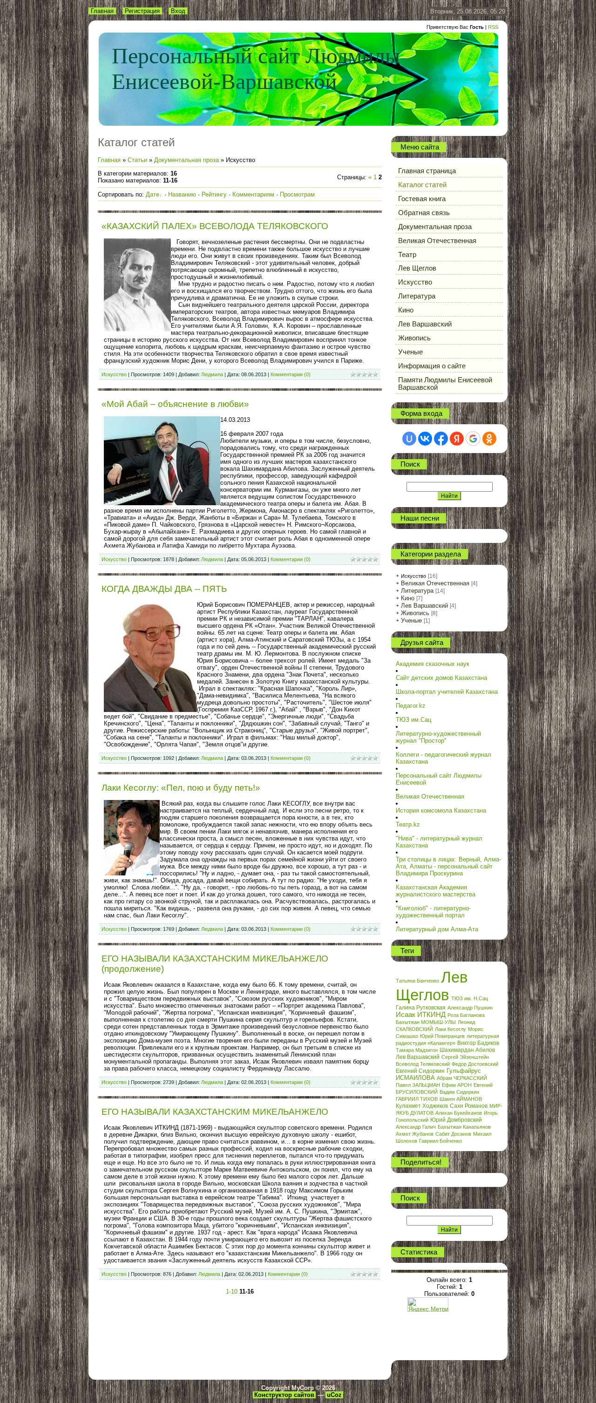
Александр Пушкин (470, 1007)
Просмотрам (297, 194)
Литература (417, 590)
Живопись (415, 613)
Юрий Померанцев (442, 1036)
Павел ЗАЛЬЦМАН (418, 1085)
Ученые (411, 620)
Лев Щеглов (432, 986)
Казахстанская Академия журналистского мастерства (435, 891)
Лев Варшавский (424, 605)
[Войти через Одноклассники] (489, 439)
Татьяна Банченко (417, 980)
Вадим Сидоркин (459, 1092)
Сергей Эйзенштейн (465, 1057)
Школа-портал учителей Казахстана (447, 691)
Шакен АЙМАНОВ (461, 1099)
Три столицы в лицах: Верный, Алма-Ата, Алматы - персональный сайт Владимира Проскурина (448, 866)
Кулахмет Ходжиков (422, 1106)
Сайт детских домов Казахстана (441, 677)
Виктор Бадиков (478, 1043)
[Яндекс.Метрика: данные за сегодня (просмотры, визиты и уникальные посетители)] (427, 1304)
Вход (178, 10)
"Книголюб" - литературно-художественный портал (433, 912)
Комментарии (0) (291, 374)
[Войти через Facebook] (441, 439)
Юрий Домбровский (456, 1120)
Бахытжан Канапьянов (464, 1127)
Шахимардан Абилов (467, 1050)
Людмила (212, 374)
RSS (493, 27)
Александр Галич (416, 1127)
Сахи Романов (469, 1106)
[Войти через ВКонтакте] (425, 439)
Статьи (137, 159)
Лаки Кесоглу (450, 1029)
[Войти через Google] (473, 438)
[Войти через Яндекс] (457, 439)
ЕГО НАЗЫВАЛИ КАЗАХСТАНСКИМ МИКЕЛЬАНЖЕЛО (215, 1112)
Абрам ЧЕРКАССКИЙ (462, 1078)
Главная (102, 10)
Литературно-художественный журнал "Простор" (438, 737)
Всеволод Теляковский (423, 1064)
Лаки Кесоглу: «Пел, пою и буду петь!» (181, 788)
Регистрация (142, 10)
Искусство (114, 374)
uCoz (334, 1394)
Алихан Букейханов (458, 1113)
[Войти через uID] (409, 439)
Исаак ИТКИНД (421, 1014)
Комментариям (253, 194)
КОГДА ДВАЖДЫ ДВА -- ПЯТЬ (164, 589)
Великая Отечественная (435, 583)
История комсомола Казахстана (441, 810)
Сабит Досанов (453, 1134)
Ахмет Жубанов (414, 1134)
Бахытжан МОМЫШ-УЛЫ (426, 1022)
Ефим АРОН (457, 1085)
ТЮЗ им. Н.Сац (469, 998)
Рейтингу (214, 194)
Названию (182, 194)
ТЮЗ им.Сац (413, 719)
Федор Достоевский (475, 1064)
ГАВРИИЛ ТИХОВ (417, 1099)
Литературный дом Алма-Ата (437, 929)
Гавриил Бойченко (440, 1141)
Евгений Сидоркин (420, 1071)
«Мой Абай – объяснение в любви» (175, 404)
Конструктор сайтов (284, 1394)
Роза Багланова (466, 1015)
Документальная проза (186, 159)
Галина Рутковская (421, 1007)
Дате (152, 194)
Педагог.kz (411, 705)
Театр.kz (408, 824)
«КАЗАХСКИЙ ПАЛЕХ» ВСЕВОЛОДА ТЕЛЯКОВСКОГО (215, 226)
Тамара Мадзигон (417, 1050)
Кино (407, 598)
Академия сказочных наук (432, 663)
